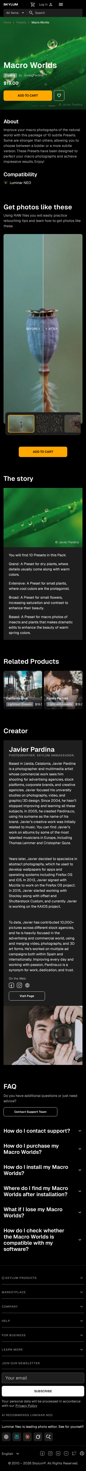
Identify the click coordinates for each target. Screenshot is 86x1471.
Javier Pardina (33, 75)
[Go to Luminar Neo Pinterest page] (82, 1453)
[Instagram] (19, 985)
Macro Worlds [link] (40, 22)
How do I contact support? (43, 1130)
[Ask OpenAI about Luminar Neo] (6, 1436)
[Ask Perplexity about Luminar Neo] (16, 1436)
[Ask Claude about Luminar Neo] (27, 1436)
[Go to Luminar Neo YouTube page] (66, 1453)
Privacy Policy (26, 1406)
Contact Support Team (30, 1112)
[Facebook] (11, 985)
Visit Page (27, 996)
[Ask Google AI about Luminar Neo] (48, 1436)
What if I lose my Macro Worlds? (43, 1212)
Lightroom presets (20, 704)
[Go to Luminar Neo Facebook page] (42, 1453)
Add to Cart (28, 95)
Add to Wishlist (22, 683)
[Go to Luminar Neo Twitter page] (74, 1453)
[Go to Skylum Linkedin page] (58, 1453)
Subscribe (43, 1391)
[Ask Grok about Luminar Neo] (38, 1436)
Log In (46, 4)
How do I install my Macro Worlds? (43, 1170)
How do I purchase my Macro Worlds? (43, 1148)
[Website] (27, 985)
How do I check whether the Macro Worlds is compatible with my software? (43, 1239)
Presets (21, 22)
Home (7, 22)
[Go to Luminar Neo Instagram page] (50, 1453)
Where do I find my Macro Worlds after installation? (43, 1191)
